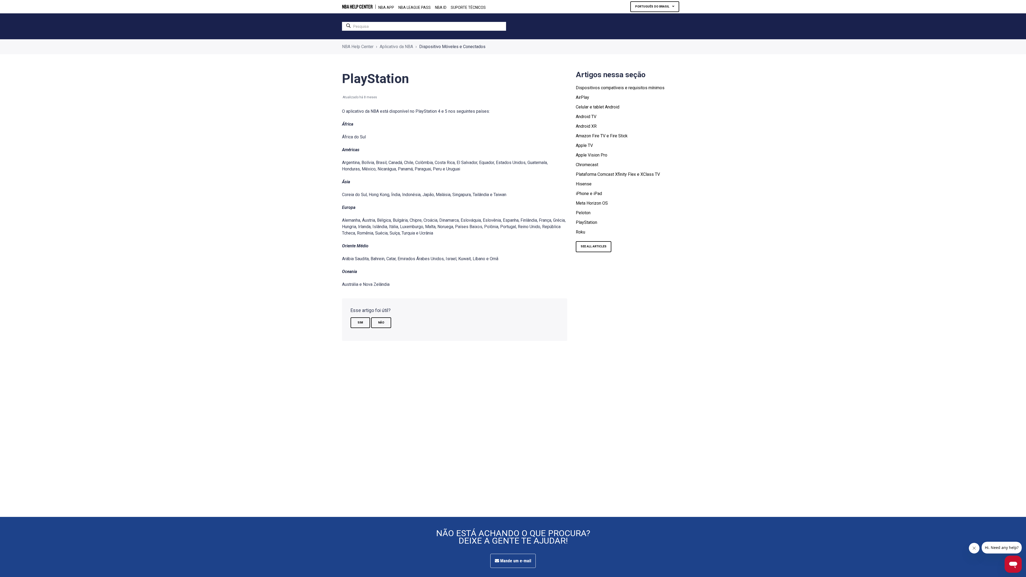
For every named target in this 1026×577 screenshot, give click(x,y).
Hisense (584, 183)
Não (381, 322)
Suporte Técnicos (468, 7)
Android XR (586, 126)
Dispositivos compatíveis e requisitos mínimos (620, 87)
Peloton (583, 212)
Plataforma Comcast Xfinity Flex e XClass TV (618, 174)
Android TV (586, 116)
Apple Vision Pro (591, 155)
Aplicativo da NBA (396, 46)
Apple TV (584, 145)
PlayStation (586, 222)
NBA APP (386, 7)
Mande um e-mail (515, 560)
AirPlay (582, 97)
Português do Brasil (652, 6)
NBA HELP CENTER (357, 7)
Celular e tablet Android (597, 107)
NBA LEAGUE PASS (414, 7)
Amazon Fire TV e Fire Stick (602, 135)
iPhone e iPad (589, 193)
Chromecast (587, 164)
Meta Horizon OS (592, 203)
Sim (360, 322)
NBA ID (440, 7)
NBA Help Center (358, 46)
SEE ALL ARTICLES (594, 246)
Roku (580, 232)
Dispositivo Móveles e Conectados (452, 46)
